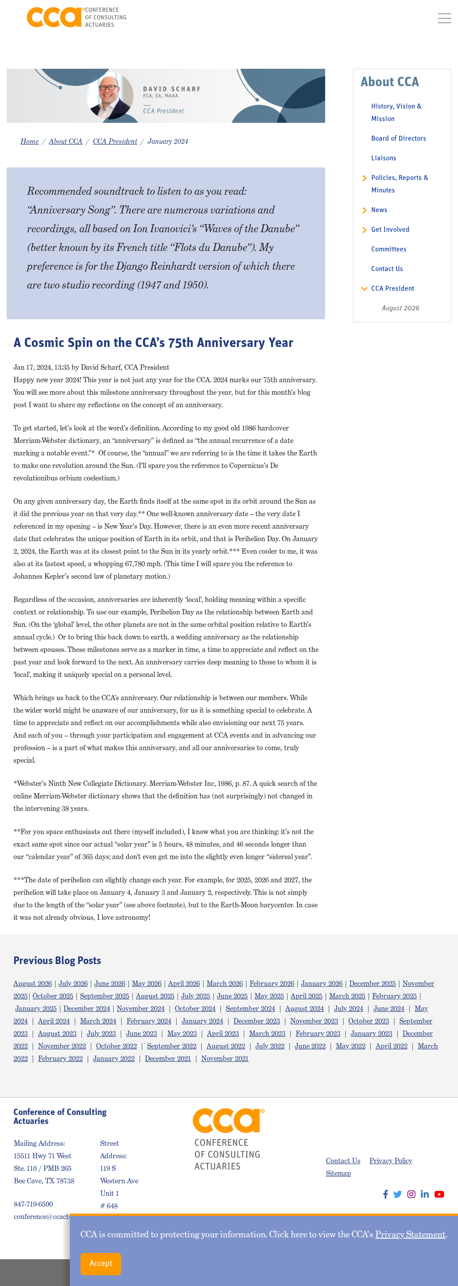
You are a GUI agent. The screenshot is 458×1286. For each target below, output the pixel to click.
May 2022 (350, 1046)
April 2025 (306, 996)
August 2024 (304, 1008)
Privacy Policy (390, 1160)
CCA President (115, 141)
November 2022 (62, 1046)
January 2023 (371, 1033)
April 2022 (391, 1046)
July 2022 (269, 1046)
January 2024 (202, 1021)
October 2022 (116, 1046)
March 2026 (225, 983)
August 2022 (226, 1046)
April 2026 (184, 983)
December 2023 (256, 1021)
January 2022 (114, 1058)
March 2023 (267, 1033)
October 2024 (195, 1008)
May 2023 (182, 1033)
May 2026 (146, 983)
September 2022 (171, 1046)
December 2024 (87, 1008)
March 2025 (347, 996)
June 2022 (310, 1046)
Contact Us (387, 269)
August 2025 (155, 996)
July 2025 (195, 996)
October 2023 (368, 1021)
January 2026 (322, 983)
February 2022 (60, 1058)
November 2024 (141, 1008)
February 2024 (149, 1021)
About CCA (66, 141)
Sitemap (338, 1173)
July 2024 (348, 1008)
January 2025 (36, 1008)
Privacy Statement (410, 1234)
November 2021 (225, 1058)
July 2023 (101, 1033)
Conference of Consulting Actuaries (76, 17)
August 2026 (401, 308)
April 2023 (223, 1033)
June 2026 (109, 983)
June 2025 (232, 996)
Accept (100, 1264)
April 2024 (54, 1021)
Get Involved (390, 230)
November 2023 (314, 1021)
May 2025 (269, 996)
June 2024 (388, 1008)
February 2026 (272, 983)
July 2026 (73, 983)
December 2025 (372, 983)
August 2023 (57, 1033)
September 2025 (104, 996)
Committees (389, 249)
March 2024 (98, 1021)
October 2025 (53, 996)
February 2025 (394, 996)
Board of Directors (398, 138)
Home (30, 141)
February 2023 (318, 1033)
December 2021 (168, 1058)
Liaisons (383, 158)
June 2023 (141, 1033)
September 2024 (250, 1008)
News (379, 210)
